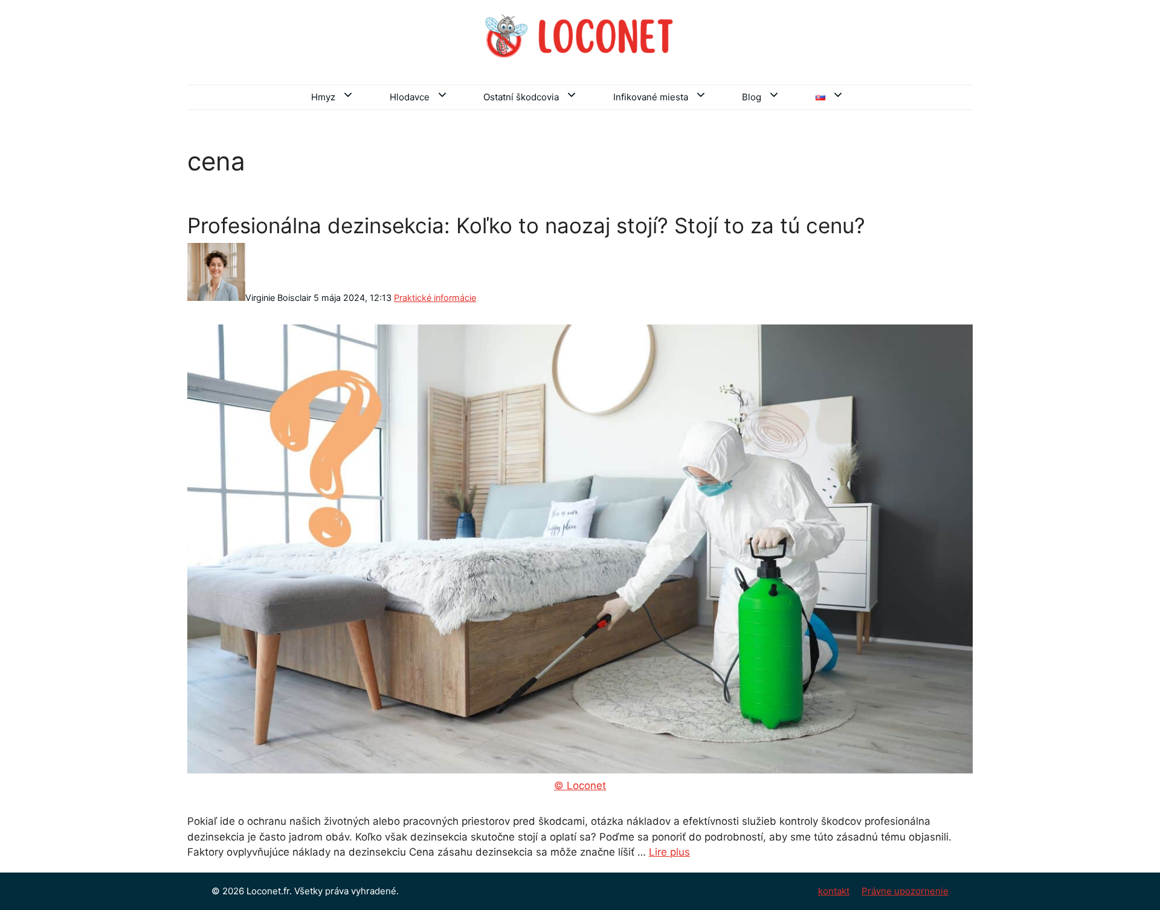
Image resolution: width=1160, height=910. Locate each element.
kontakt (833, 891)
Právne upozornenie (905, 891)
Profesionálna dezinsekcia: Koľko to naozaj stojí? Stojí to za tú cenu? (526, 225)
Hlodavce (410, 97)
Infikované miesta (650, 97)
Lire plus (669, 852)
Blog (751, 97)
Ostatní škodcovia (521, 97)
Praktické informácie (435, 297)
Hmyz (323, 97)
